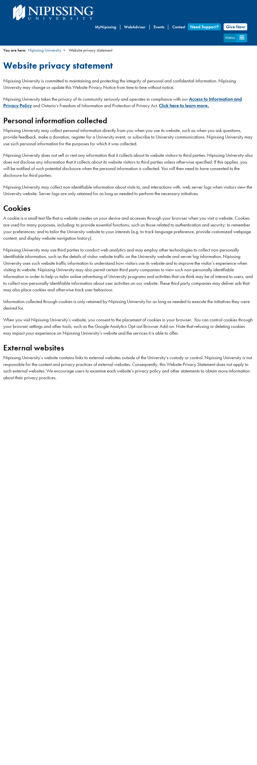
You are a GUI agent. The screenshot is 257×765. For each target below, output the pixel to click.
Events (159, 27)
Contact (178, 27)
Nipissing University (44, 50)
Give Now (235, 27)
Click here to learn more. (184, 105)
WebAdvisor (135, 27)
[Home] (53, 12)
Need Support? (204, 27)
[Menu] (241, 38)
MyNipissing (105, 27)
